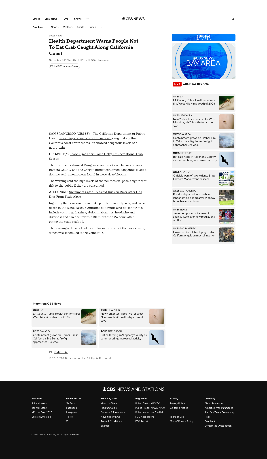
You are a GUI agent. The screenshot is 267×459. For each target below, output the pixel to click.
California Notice (179, 408)
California (61, 352)
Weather (67, 27)
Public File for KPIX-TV (147, 403)
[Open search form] (232, 18)
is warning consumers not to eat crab (85, 138)
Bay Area (38, 27)
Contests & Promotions (113, 412)
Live (66, 18)
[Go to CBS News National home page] (133, 18)
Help (207, 417)
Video (92, 27)
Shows (78, 19)
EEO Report (141, 421)
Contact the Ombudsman (218, 426)
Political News (39, 403)
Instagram (71, 412)
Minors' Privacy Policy (181, 421)
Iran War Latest (39, 408)
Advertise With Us (110, 417)
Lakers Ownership (41, 417)
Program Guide (109, 408)
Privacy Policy (177, 403)
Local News (51, 19)
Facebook (71, 408)
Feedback (210, 421)
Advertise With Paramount (219, 408)
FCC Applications (144, 417)
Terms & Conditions (111, 421)
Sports (81, 27)
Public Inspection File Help (149, 412)
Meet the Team (109, 403)
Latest (36, 19)
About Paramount (214, 403)
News (54, 27)
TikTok (69, 417)
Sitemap (105, 426)
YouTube (70, 403)
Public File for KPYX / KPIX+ (150, 408)
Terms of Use (177, 417)
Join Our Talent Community (219, 412)
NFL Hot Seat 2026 (42, 412)
